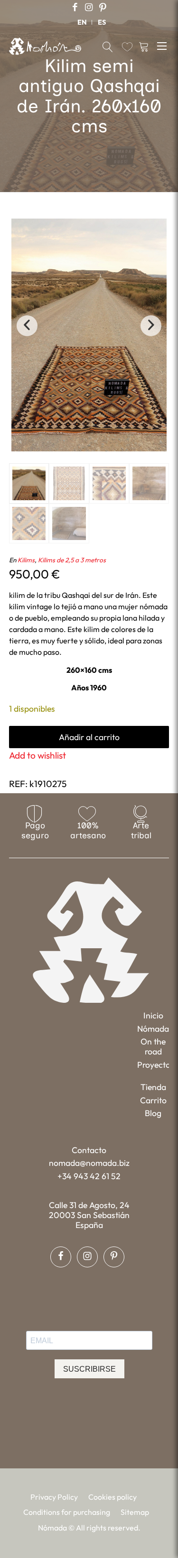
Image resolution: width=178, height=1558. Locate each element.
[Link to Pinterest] (102, 7)
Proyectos (153, 1064)
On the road (153, 1046)
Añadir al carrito (89, 737)
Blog (153, 1113)
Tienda (153, 1086)
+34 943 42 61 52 (89, 1176)
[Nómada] (45, 46)
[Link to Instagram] (89, 7)
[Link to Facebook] (75, 7)
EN (82, 22)
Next (151, 325)
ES (102, 22)
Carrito (153, 1100)
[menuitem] (82, 22)
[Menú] (163, 45)
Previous (27, 325)
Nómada (153, 1028)
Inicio (153, 1015)
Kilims (26, 560)
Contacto (89, 1150)
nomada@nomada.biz (89, 1162)
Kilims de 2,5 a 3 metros (72, 560)
